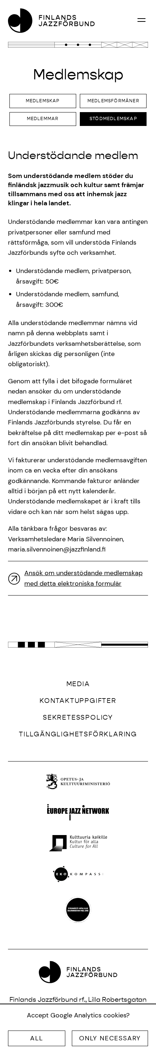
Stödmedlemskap (113, 118)
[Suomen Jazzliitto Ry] (51, 20)
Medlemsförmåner (113, 100)
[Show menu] (141, 19)
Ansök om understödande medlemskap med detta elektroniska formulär (83, 578)
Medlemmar (43, 118)
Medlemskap (43, 100)
